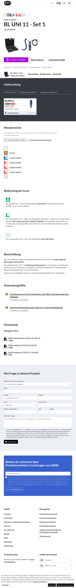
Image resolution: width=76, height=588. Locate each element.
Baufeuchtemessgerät (47, 522)
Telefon (40, 395)
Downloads (56, 74)
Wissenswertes (45, 536)
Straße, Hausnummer (10, 409)
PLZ (39, 409)
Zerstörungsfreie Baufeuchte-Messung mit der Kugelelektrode (36, 307)
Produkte (7, 514)
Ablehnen (52, 585)
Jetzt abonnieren (16, 489)
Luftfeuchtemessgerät (47, 526)
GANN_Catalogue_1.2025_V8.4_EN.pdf (22, 345)
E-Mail (6, 395)
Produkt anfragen (18, 60)
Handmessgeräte (34, 67)
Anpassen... (6, 585)
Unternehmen (42, 402)
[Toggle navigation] (69, 3)
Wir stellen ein (9, 530)
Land (6, 402)
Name (5, 388)
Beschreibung (37, 60)
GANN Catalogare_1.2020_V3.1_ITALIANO (23, 352)
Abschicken (12, 442)
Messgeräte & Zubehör (19, 67)
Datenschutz (8, 546)
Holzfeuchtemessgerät (47, 518)
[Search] (64, 3)
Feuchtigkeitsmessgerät (48, 514)
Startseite (7, 67)
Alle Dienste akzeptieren (65, 585)
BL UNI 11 (9, 100)
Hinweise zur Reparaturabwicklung (17, 522)
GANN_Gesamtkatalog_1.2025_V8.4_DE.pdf (24, 338)
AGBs (6, 538)
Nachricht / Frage (9, 416)
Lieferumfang (33, 74)
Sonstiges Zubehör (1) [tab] (48, 92)
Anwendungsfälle (57, 60)
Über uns (7, 526)
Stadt (51, 409)
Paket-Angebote (47, 67)
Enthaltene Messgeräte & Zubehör (41, 140)
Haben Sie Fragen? (18, 76)
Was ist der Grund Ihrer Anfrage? (14, 381)
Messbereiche (45, 74)
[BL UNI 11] (31, 104)
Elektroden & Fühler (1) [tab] (28, 92)
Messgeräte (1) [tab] (11, 92)
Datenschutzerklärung (40, 582)
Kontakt (7, 534)
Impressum (8, 542)
